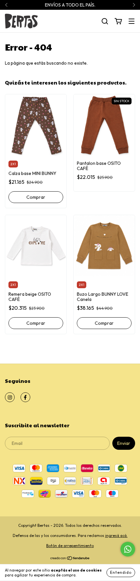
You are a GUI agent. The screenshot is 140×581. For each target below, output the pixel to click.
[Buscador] (105, 21)
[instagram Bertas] (10, 397)
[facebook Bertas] (25, 397)
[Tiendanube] (70, 559)
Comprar (35, 197)
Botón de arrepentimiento (70, 545)
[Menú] (131, 21)
